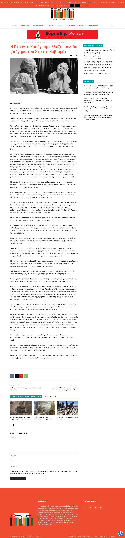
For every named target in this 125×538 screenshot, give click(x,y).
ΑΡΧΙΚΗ (14, 26)
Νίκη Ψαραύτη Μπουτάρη (91, 115)
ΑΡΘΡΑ (60, 26)
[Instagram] (90, 507)
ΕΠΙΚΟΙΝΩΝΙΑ (93, 26)
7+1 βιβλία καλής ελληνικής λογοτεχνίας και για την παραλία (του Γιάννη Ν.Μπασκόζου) (98, 117)
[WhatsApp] (26, 376)
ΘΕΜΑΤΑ (50, 26)
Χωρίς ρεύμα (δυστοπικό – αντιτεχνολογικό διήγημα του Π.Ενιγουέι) (43, 419)
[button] (112, 26)
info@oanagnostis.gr (53, 528)
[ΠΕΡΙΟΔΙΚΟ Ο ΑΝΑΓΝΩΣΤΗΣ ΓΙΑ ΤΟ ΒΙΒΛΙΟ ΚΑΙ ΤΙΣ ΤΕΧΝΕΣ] (62, 13)
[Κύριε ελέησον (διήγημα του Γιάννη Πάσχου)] (67, 408)
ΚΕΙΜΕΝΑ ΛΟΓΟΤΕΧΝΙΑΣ (22, 42)
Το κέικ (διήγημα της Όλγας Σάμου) (95, 73)
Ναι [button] (72, 5)
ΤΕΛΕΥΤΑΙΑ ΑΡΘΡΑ (49, 397)
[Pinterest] (21, 376)
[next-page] (14, 425)
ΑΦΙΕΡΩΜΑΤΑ (24, 26)
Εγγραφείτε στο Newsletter (84, 536)
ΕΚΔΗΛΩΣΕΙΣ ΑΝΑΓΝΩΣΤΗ (75, 26)
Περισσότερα (47, 524)
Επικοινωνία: (42, 528)
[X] (17, 376)
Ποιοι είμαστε (72, 536)
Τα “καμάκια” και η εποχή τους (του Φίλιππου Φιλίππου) (25, 389)
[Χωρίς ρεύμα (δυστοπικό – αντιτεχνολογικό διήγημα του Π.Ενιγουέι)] (44, 408)
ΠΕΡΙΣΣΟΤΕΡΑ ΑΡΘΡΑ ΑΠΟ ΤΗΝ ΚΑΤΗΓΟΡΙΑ (26, 397)
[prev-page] (11, 425)
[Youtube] (101, 507)
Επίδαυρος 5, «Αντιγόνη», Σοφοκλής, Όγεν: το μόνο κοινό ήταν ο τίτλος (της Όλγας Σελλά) (98, 100)
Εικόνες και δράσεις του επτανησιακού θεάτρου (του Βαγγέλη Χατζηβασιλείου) (65, 389)
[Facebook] (12, 376)
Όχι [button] (77, 5)
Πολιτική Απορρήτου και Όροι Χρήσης (104, 536)
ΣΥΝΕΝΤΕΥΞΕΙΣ (38, 26)
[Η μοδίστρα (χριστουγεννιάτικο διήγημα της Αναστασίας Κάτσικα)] (21, 408)
